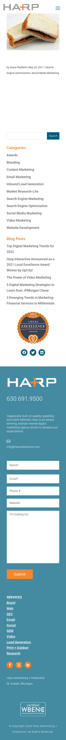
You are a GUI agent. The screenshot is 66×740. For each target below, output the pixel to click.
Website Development (23, 228)
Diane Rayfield (18, 67)
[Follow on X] (19, 665)
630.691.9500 (25, 398)
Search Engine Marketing (25, 199)
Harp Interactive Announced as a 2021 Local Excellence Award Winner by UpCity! (30, 264)
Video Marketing (19, 220)
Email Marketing (19, 177)
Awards (12, 155)
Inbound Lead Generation (25, 184)
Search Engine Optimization (27, 206)
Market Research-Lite (22, 191)
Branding (13, 162)
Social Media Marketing (45, 73)
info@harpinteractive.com (23, 447)
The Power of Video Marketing (29, 277)
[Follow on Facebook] (10, 665)
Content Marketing (20, 169)
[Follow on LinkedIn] (28, 665)
